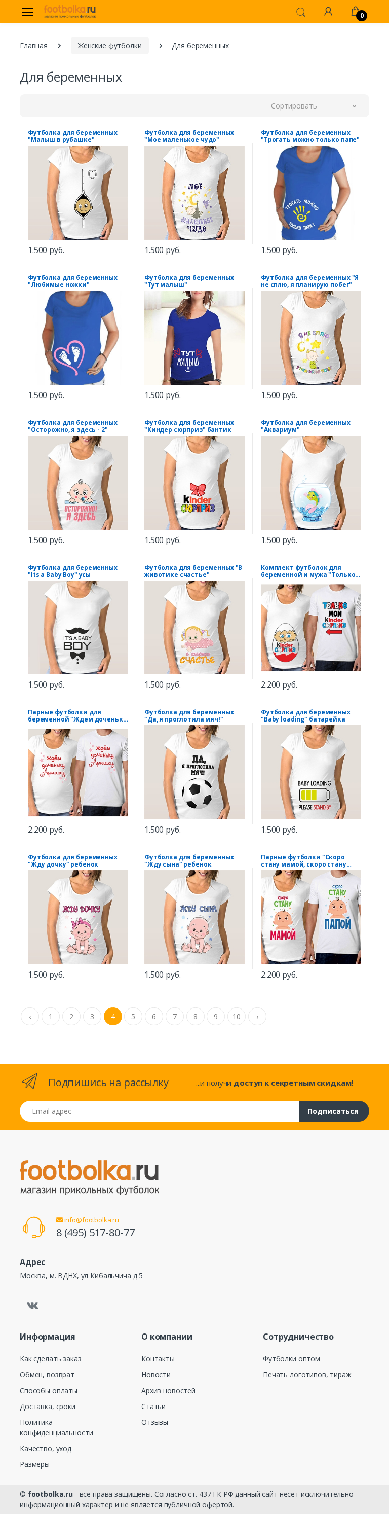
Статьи (153, 1406)
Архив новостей (168, 1390)
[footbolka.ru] (70, 11)
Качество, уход (45, 1448)
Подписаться (333, 1111)
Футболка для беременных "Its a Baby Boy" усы (73, 571)
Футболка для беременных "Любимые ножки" (73, 281)
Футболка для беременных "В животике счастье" (193, 571)
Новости (156, 1374)
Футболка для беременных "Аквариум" (306, 426)
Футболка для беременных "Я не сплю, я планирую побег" (310, 281)
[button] (300, 11)
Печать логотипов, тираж (307, 1374)
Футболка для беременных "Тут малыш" (189, 281)
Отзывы (154, 1422)
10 (236, 1016)
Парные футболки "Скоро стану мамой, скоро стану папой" (303, 861)
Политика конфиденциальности (56, 1427)
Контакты (158, 1358)
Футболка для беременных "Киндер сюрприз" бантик (189, 426)
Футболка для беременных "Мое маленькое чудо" (189, 136)
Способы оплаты (48, 1390)
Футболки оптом (291, 1358)
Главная (34, 45)
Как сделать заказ (51, 1358)
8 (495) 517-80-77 (95, 1232)
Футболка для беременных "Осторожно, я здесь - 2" (73, 426)
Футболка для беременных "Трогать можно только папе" (310, 136)
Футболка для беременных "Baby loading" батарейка (306, 716)
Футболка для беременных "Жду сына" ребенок (189, 861)
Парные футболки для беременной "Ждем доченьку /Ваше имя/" (77, 716)
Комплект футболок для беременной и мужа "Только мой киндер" (308, 571)
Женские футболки (110, 45)
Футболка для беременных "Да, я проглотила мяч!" (189, 716)
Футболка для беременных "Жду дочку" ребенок (73, 861)
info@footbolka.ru (91, 1219)
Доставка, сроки (47, 1406)
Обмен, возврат (47, 1374)
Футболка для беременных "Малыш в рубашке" (73, 136)
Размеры (35, 1464)
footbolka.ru (50, 1494)
